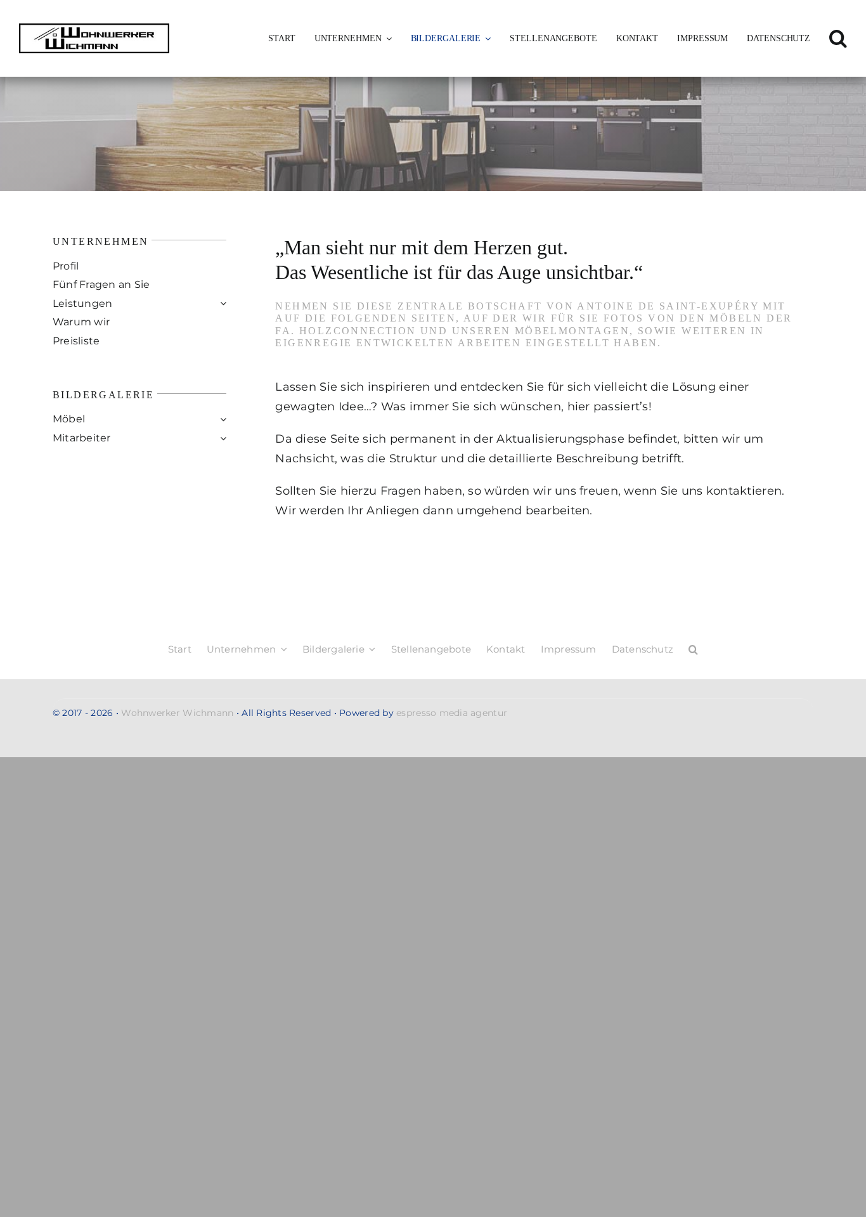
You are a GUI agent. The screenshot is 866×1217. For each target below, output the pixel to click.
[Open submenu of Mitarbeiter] (223, 438)
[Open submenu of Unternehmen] (387, 38)
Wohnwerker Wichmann (177, 713)
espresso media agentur (451, 713)
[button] (838, 38)
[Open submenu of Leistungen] (223, 304)
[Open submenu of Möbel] (223, 419)
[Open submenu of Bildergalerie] (486, 38)
